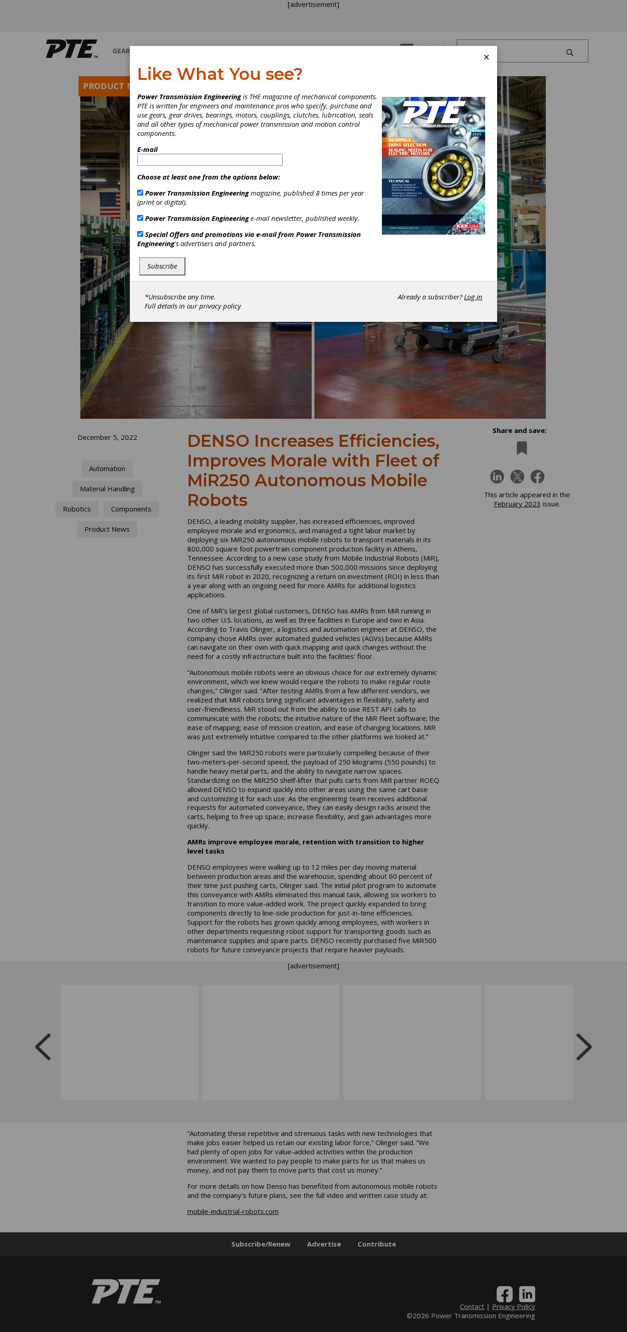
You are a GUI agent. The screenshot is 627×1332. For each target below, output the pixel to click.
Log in (473, 296)
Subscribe (162, 265)
